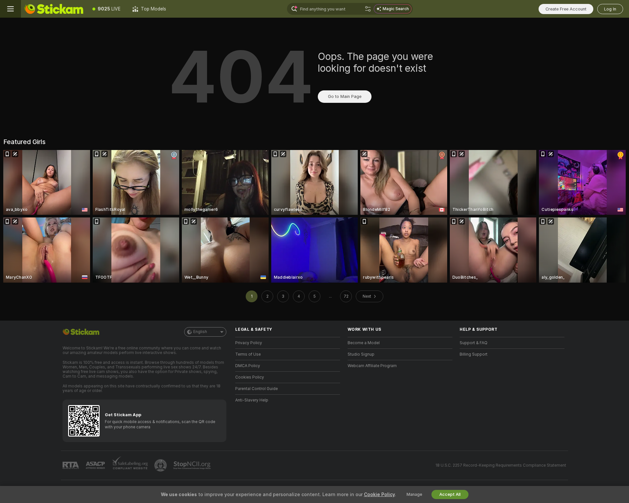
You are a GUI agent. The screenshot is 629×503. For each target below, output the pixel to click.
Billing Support (473, 354)
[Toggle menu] (10, 9)
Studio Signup (361, 354)
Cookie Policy (379, 494)
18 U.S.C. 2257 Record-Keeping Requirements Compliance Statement (500, 465)
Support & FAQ (473, 343)
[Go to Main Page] (53, 9)
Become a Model (364, 343)
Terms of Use (248, 354)
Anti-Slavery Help (251, 400)
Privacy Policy (248, 343)
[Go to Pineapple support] (161, 465)
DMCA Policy (247, 365)
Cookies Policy (249, 377)
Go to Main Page (344, 96)
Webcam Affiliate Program (372, 365)
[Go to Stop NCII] (192, 465)
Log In (610, 9)
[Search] (367, 8)
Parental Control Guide (256, 388)
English (200, 331)
